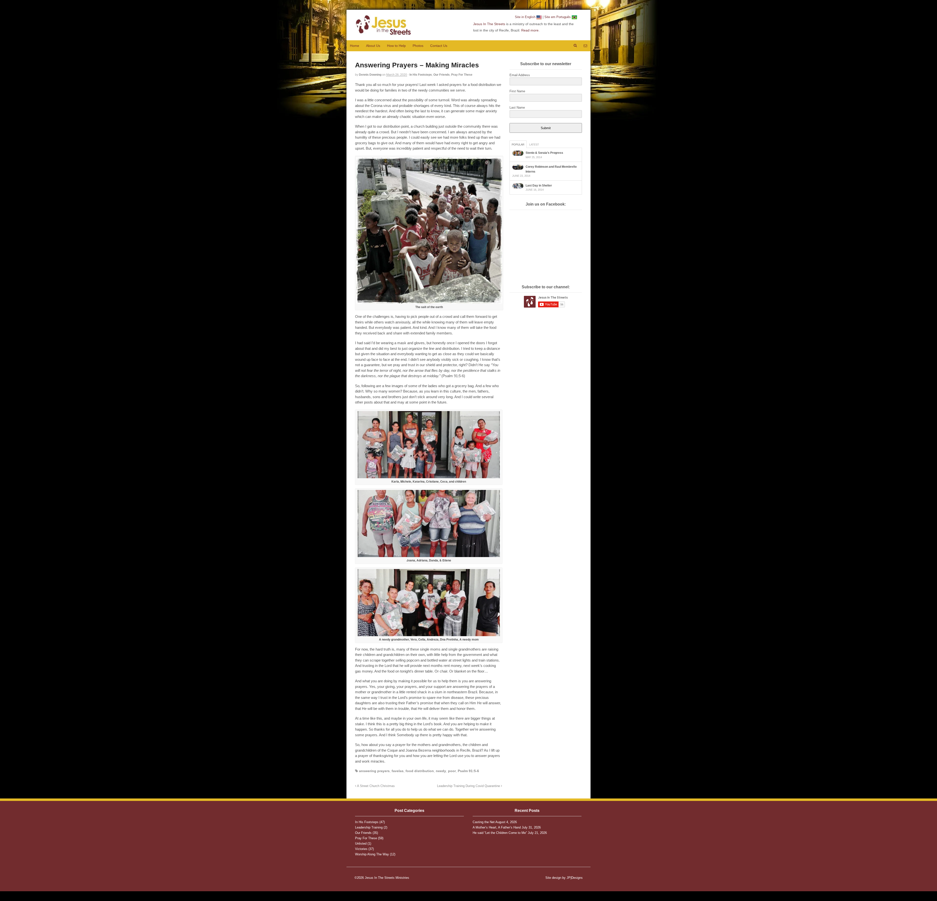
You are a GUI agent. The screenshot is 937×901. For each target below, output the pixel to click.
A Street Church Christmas (375, 786)
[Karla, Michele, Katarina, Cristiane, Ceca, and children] (429, 476)
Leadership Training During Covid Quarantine (469, 786)
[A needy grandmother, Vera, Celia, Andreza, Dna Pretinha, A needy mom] (429, 634)
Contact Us (438, 46)
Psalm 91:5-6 (468, 771)
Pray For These (461, 74)
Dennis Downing (370, 74)
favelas (398, 771)
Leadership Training (369, 827)
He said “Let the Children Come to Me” (500, 833)
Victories (361, 849)
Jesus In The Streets (489, 24)
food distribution (420, 771)
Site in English (525, 17)
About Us (373, 46)
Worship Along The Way (372, 854)
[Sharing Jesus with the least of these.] (383, 33)
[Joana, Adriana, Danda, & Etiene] (429, 555)
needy (441, 771)
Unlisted (361, 843)
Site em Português (558, 17)
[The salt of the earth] (429, 302)
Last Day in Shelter (539, 185)
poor (452, 771)
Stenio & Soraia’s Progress (544, 153)
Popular (518, 144)
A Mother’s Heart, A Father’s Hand (497, 827)
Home (354, 46)
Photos (418, 46)
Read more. (530, 30)
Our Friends (441, 74)
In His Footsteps (420, 74)
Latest (534, 144)
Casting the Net (484, 822)
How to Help (396, 46)
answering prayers (374, 771)
